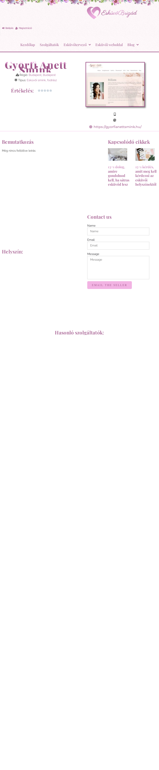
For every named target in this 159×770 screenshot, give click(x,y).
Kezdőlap (27, 44)
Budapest (35, 75)
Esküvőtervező (75, 44)
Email (91, 240)
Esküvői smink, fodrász (42, 80)
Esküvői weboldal (109, 44)
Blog (131, 44)
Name (91, 225)
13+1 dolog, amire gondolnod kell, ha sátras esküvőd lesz (118, 175)
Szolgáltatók (49, 44)
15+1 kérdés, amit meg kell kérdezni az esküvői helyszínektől (145, 175)
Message (93, 254)
